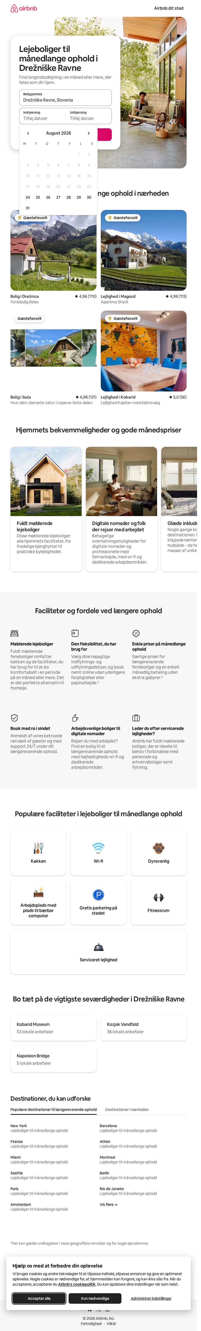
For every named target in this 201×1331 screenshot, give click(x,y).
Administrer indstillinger (151, 1298)
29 (79, 197)
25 (38, 197)
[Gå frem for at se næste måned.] (88, 133)
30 (89, 197)
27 (58, 197)
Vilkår (111, 1323)
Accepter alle (39, 1298)
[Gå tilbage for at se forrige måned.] (28, 133)
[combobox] (65, 100)
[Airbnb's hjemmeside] (23, 8)
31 (28, 208)
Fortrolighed (91, 1323)
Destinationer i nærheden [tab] (127, 1109)
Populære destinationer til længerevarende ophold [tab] (53, 1109)
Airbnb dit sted (168, 8)
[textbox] (42, 118)
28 (68, 197)
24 (28, 197)
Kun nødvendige (95, 1298)
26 (48, 197)
